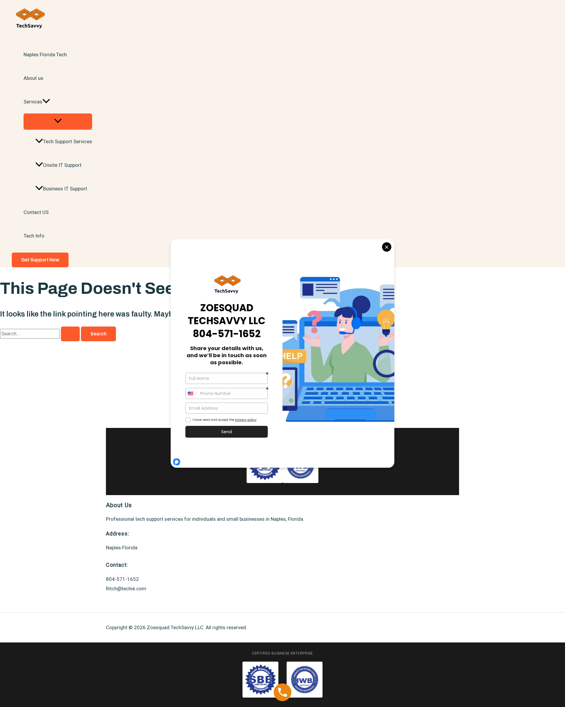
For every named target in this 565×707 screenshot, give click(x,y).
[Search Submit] (70, 334)
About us (33, 78)
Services (33, 102)
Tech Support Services (67, 141)
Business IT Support (65, 189)
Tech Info (34, 236)
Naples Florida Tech (45, 54)
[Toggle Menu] (58, 121)
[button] (46, 101)
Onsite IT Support (62, 165)
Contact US (36, 212)
